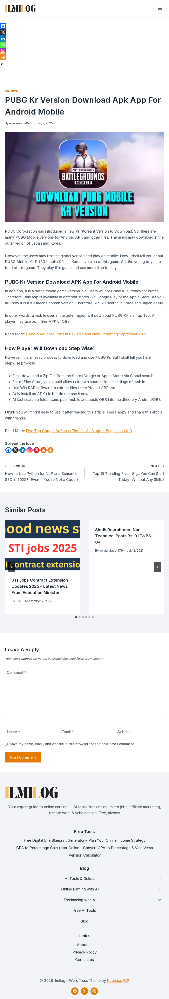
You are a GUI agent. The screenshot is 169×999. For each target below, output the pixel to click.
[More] (50, 450)
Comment (16, 672)
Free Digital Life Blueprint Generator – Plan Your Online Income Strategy (85, 840)
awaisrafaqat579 (21, 123)
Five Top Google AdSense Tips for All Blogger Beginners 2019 (79, 431)
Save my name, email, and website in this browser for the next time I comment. (72, 744)
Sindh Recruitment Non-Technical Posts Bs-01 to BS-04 (124, 536)
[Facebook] (8, 450)
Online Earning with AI (80, 889)
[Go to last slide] (11, 567)
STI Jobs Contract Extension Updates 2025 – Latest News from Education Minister (40, 586)
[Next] (157, 567)
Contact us (84, 959)
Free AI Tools (84, 910)
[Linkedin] (22, 450)
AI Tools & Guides (80, 878)
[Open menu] (159, 8)
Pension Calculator (85, 855)
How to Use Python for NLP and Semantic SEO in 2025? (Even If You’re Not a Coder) (41, 473)
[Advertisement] (84, 48)
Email (68, 732)
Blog (84, 921)
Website (123, 732)
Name (13, 732)
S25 (18, 601)
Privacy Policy (84, 952)
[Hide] (1, 64)
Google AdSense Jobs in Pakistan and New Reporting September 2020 (87, 334)
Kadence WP (118, 980)
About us (84, 945)
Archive (11, 90)
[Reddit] (43, 450)
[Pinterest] (36, 450)
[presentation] (42, 545)
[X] (15, 450)
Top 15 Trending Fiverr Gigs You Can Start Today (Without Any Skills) (128, 473)
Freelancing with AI (80, 900)
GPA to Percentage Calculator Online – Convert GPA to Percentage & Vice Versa (84, 848)
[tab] (76, 617)
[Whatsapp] (3, 45)
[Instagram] (29, 450)
